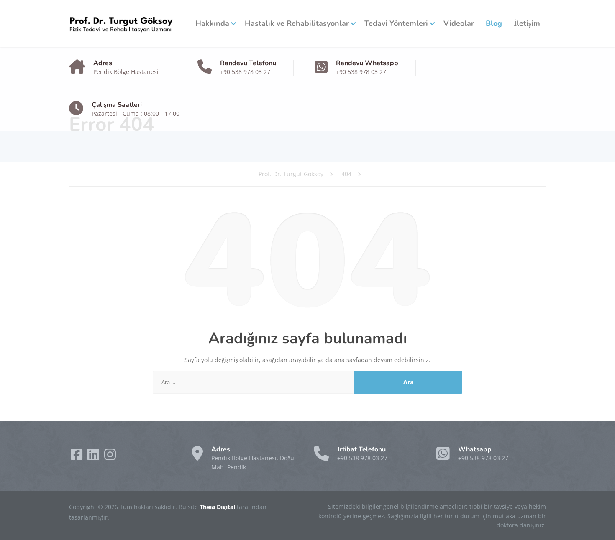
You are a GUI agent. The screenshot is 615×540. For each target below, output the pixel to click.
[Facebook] (77, 457)
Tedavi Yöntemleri (396, 23)
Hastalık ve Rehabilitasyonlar (297, 23)
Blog (494, 23)
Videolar (458, 23)
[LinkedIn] (94, 457)
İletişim (527, 23)
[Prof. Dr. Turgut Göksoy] (121, 23)
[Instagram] (110, 457)
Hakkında (212, 23)
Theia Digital (218, 507)
